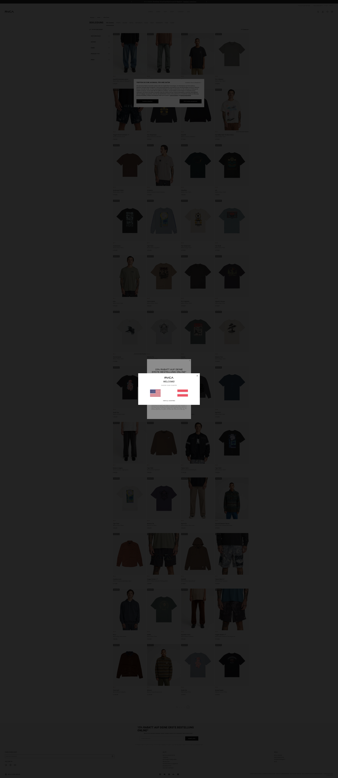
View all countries (169, 400)
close (197, 375)
